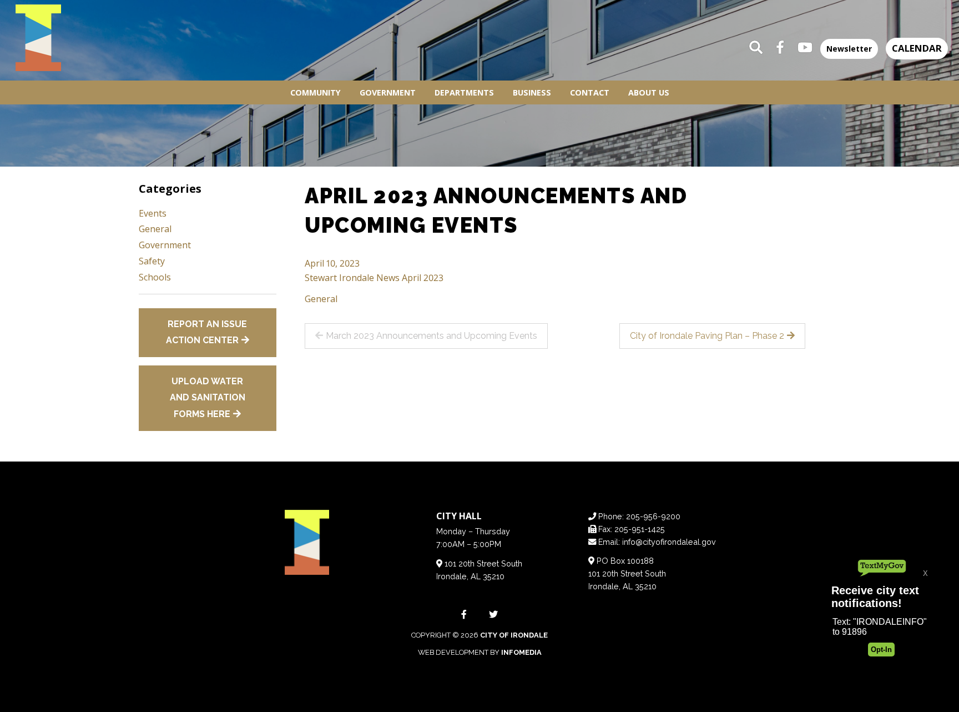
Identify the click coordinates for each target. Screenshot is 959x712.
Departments (464, 92)
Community (315, 92)
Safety (152, 261)
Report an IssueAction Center (207, 332)
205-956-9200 (653, 516)
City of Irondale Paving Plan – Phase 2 (707, 335)
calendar (917, 48)
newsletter (849, 48)
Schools (155, 277)
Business (532, 92)
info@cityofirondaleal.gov (669, 541)
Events (152, 213)
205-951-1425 (639, 529)
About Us (648, 92)
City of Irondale (514, 635)
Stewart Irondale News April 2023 (374, 278)
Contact (589, 92)
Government (388, 92)
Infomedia (521, 652)
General (321, 299)
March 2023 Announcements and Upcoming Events (431, 335)
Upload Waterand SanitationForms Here (207, 397)
